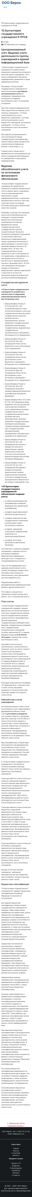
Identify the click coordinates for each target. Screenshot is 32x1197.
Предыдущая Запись (16, 1123)
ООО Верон (11, 3)
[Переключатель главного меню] (5, 7)
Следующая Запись (16, 1126)
